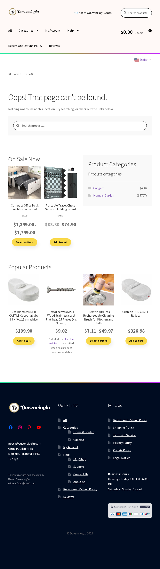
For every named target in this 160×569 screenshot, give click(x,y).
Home (16, 74)
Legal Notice (121, 458)
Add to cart (60, 242)
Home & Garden (103, 195)
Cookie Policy (122, 450)
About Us (79, 482)
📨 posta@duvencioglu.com (93, 13)
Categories (26, 30)
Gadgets (98, 188)
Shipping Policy (123, 427)
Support (78, 466)
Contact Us (80, 474)
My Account (52, 30)
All (10, 30)
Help (70, 30)
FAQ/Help (79, 459)
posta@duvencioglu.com (24, 443)
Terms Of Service (124, 435)
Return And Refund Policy (25, 46)
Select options (25, 242)
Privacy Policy (122, 443)
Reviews (54, 46)
